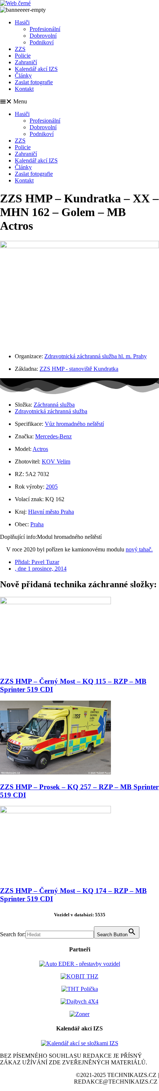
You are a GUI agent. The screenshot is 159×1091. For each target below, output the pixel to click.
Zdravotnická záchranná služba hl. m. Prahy (95, 356)
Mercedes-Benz (53, 436)
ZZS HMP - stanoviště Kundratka (79, 369)
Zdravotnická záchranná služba (51, 411)
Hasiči (22, 22)
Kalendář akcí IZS (36, 69)
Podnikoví (42, 42)
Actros (40, 449)
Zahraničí (26, 62)
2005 (52, 486)
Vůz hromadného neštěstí (74, 424)
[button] (79, 101)
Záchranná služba (54, 404)
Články (23, 75)
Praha (37, 524)
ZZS (20, 49)
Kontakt (24, 89)
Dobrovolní (43, 36)
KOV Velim (56, 461)
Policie (23, 55)
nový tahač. (139, 549)
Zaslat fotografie (34, 82)
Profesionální (45, 29)
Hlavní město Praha (51, 512)
